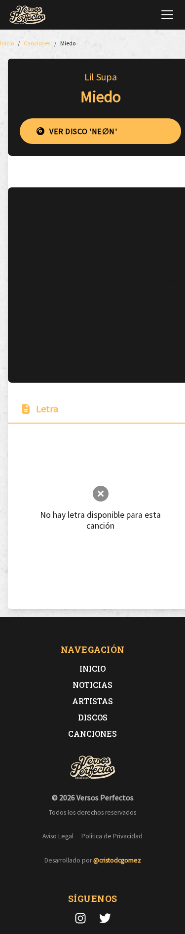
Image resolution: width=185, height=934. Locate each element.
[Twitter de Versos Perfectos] (105, 918)
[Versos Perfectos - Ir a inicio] (27, 15)
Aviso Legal (58, 836)
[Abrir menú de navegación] (167, 14)
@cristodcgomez (117, 860)
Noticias (92, 685)
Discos (93, 717)
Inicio (92, 668)
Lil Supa (100, 77)
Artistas (92, 701)
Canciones (92, 733)
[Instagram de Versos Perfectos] (80, 918)
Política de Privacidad (112, 836)
